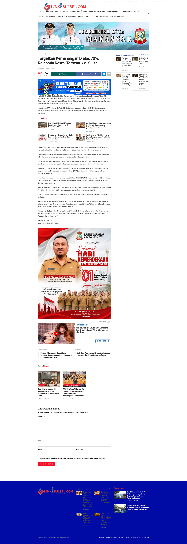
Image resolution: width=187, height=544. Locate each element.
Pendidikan (116, 1)
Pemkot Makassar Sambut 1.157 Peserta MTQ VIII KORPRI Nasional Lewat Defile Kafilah (138, 507)
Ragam (136, 1)
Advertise (108, 538)
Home (39, 1)
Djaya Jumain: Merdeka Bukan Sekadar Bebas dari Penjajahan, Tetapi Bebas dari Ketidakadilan (60, 137)
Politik (110, 1)
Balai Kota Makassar (65, 1)
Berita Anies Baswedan (50, 223)
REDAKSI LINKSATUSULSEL (140, 538)
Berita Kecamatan (162, 1)
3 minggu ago (91, 141)
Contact (127, 538)
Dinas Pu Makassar (77, 1)
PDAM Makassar (89, 1)
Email (41, 449)
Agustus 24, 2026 (44, 398)
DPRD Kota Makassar (150, 1)
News (141, 1)
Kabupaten (98, 1)
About (101, 538)
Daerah (105, 1)
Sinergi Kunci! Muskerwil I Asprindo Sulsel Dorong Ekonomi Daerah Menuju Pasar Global (59, 125)
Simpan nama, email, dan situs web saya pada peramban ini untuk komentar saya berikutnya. (72, 458)
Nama (41, 441)
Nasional (46, 1)
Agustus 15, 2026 (69, 398)
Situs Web (79, 449)
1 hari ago (52, 129)
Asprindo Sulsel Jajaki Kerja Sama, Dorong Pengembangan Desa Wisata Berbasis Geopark (98, 137)
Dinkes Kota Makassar (126, 1)
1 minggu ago (91, 131)
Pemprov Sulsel (54, 1)
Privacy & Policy (118, 538)
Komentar (42, 416)
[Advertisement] (93, 472)
